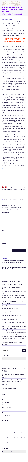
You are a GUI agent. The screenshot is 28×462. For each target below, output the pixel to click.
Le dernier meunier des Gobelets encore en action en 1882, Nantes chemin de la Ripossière (13, 342)
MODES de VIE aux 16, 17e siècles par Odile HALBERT (13, 9)
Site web (4, 243)
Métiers (4, 410)
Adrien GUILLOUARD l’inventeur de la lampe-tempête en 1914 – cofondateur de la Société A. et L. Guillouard (12, 283)
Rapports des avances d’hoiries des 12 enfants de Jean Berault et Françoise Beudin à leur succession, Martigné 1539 (14, 332)
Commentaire (5, 212)
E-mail (4, 236)
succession (7, 197)
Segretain (22, 199)
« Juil (7, 442)
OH (11, 19)
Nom (3, 230)
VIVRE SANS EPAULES (7, 415)
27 (14, 437)
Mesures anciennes (6, 407)
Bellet (5, 199)
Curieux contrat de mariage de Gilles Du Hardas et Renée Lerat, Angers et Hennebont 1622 (13, 301)
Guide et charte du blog (11, 305)
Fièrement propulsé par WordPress (9, 458)
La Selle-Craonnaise (13, 199)
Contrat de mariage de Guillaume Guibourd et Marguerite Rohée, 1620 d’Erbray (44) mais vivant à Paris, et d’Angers (13, 381)
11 (7, 432)
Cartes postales (5, 402)
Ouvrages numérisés (7, 412)
